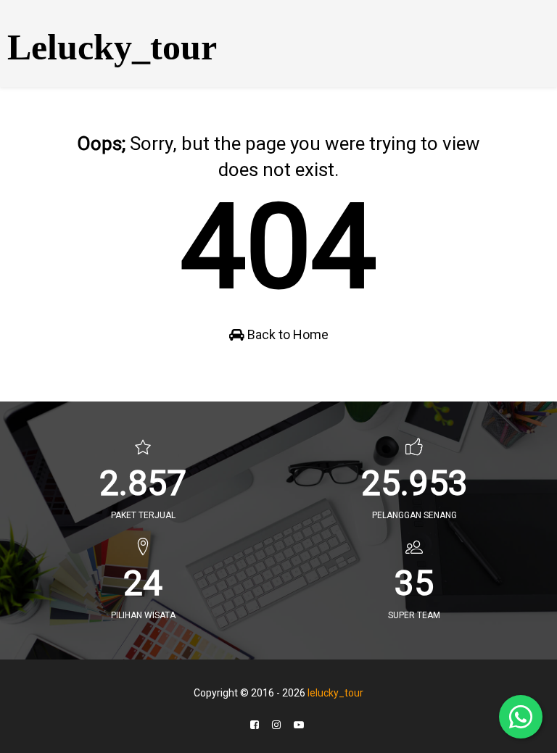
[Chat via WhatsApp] (520, 717)
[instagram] (276, 725)
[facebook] (255, 725)
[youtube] (299, 725)
